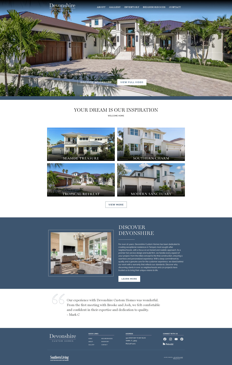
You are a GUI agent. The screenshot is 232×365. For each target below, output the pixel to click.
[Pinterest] (182, 339)
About (101, 7)
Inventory (131, 7)
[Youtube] (176, 339)
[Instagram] (170, 339)
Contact (175, 7)
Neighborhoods (154, 7)
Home (90, 338)
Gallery (115, 7)
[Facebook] (165, 339)
